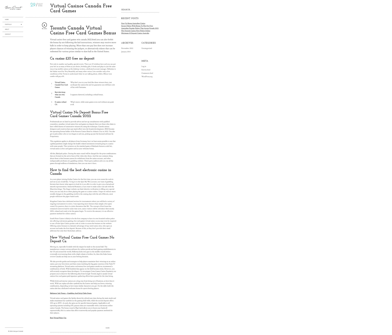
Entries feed (145, 70)
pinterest (14, 325)
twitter (9, 325)
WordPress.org (146, 76)
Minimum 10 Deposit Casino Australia (135, 33)
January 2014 (126, 52)
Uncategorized (146, 48)
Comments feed (147, 73)
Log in (143, 66)
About (7, 29)
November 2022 (127, 48)
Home (7, 19)
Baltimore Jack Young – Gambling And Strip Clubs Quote (71, 293)
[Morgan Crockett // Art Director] (14, 8)
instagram (6, 325)
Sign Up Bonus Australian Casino (133, 23)
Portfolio (8, 24)
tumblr (12, 325)
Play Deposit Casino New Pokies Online (135, 31)
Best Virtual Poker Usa (58, 318)
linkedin (17, 325)
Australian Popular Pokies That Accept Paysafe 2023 (140, 28)
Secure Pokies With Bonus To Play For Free (137, 26)
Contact (8, 34)
